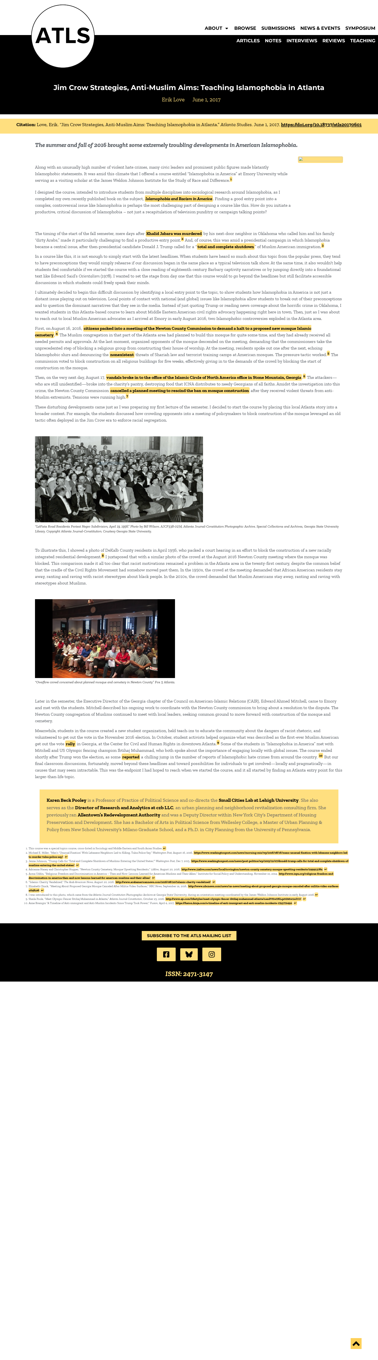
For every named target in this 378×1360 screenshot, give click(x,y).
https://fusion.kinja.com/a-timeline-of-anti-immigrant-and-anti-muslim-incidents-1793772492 (234, 903)
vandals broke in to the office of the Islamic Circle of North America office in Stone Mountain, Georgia (204, 377)
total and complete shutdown (226, 246)
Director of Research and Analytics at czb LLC (124, 808)
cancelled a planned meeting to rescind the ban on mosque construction (179, 390)
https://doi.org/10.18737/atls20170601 (321, 124)
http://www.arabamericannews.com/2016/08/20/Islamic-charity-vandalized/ (163, 882)
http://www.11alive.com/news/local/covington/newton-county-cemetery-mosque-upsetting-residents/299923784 (252, 869)
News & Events (320, 28)
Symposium (360, 28)
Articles (248, 41)
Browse (245, 28)
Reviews (333, 41)
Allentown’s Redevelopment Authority (119, 815)
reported (130, 756)
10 (320, 756)
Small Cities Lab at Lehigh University (259, 800)
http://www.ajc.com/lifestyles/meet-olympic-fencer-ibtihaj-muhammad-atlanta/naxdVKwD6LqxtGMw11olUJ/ (233, 899)
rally (70, 743)
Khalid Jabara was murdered (174, 233)
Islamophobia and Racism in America (178, 198)
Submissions (278, 28)
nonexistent (122, 354)
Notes (273, 41)
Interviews (302, 41)
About (213, 28)
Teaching (362, 41)
